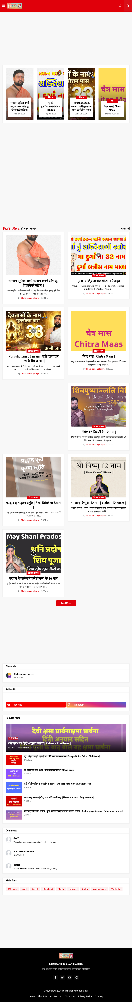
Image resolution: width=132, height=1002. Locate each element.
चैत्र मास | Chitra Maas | (112, 108)
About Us (42, 996)
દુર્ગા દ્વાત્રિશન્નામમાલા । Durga (50, 106)
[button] (3, 6)
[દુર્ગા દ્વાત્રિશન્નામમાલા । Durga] (50, 94)
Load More (66, 603)
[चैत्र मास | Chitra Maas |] (112, 94)
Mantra (61, 889)
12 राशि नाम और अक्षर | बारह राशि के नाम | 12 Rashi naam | (49, 770)
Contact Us (55, 996)
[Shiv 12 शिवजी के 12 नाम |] (98, 406)
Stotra (85, 889)
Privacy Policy (85, 996)
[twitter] (62, 977)
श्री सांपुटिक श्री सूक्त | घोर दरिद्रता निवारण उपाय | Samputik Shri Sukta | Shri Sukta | (62, 756)
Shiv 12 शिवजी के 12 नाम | (98, 432)
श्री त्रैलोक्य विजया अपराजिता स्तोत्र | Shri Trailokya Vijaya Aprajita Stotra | (58, 783)
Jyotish (35, 889)
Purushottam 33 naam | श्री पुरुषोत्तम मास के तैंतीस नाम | (81, 106)
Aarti (24, 889)
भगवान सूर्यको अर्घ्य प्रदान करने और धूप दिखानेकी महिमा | (19, 106)
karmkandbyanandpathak (75, 990)
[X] (96, 698)
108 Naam (12, 889)
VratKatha (115, 889)
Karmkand (48, 889)
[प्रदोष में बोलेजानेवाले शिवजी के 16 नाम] (33, 553)
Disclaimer (70, 996)
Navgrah (73, 889)
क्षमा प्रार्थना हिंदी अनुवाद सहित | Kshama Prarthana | (39, 743)
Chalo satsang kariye (24, 674)
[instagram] (76, 977)
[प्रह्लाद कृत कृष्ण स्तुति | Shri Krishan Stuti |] (33, 477)
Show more (18, 677)
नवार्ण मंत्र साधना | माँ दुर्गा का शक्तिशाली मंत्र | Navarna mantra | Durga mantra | (59, 797)
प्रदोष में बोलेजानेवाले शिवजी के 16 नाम (33, 578)
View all (125, 228)
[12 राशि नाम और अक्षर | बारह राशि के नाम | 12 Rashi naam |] (14, 774)
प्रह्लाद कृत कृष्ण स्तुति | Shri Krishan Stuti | (33, 505)
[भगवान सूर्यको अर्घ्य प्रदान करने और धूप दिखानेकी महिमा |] (19, 94)
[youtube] (69, 977)
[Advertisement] (66, 38)
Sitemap (99, 996)
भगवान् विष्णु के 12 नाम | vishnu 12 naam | (98, 503)
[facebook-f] (55, 977)
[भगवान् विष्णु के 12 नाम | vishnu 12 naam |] (98, 477)
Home (32, 996)
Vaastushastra (99, 889)
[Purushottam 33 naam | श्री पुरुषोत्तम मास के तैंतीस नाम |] (81, 94)
